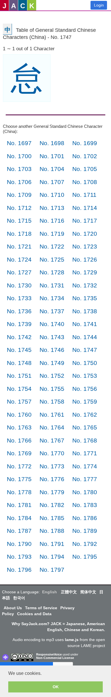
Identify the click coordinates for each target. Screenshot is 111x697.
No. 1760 (19, 414)
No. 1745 (19, 350)
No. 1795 (84, 556)
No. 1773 (52, 466)
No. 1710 (52, 194)
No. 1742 (19, 337)
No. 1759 (84, 401)
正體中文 (69, 592)
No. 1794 (52, 556)
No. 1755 (52, 388)
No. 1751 (19, 375)
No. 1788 (52, 530)
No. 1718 (19, 233)
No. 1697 (19, 143)
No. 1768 (84, 440)
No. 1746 (52, 350)
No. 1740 (52, 324)
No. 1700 (19, 156)
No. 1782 (52, 505)
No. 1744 (84, 337)
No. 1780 (84, 492)
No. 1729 (84, 272)
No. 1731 (52, 285)
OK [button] (56, 687)
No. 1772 (19, 466)
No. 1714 (84, 207)
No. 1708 (84, 182)
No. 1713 (52, 207)
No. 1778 (19, 492)
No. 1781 (19, 505)
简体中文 (88, 592)
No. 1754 (19, 388)
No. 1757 (19, 401)
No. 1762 (84, 414)
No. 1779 (52, 492)
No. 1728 (52, 272)
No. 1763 (19, 427)
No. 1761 (52, 414)
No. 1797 (52, 569)
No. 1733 (19, 298)
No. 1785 (52, 518)
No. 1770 (52, 453)
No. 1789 (84, 530)
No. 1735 (84, 298)
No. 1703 (19, 169)
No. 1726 (84, 259)
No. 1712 (19, 207)
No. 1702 (84, 156)
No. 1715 (19, 220)
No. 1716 (52, 220)
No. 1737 (52, 311)
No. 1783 (84, 505)
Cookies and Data (34, 614)
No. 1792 (84, 544)
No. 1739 (19, 324)
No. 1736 (19, 311)
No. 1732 (84, 285)
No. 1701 (52, 156)
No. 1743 (52, 337)
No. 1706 (19, 182)
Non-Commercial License (55, 658)
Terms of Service (41, 608)
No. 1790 (19, 544)
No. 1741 (84, 324)
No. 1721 (19, 246)
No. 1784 (19, 518)
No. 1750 (84, 363)
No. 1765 (84, 427)
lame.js (72, 639)
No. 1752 (52, 375)
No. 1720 (84, 233)
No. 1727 (19, 272)
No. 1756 (84, 388)
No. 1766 (19, 440)
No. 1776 (52, 479)
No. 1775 (19, 479)
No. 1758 (52, 401)
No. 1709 (19, 194)
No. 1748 (19, 363)
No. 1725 (52, 259)
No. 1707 (52, 182)
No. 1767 (52, 440)
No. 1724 (19, 259)
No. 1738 (84, 311)
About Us (13, 608)
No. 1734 (52, 298)
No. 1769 (19, 453)
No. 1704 (52, 169)
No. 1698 (52, 143)
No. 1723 (84, 246)
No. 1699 (84, 143)
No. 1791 (52, 544)
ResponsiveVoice (49, 654)
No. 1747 (84, 350)
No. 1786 (84, 518)
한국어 (19, 598)
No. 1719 (52, 233)
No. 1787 (19, 530)
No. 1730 (19, 285)
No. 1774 (84, 466)
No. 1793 (19, 556)
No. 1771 (84, 453)
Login (99, 5)
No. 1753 (84, 375)
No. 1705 (84, 169)
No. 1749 (52, 363)
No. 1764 (52, 427)
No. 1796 (19, 569)
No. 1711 (84, 194)
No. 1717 (84, 220)
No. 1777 (84, 479)
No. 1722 (52, 246)
